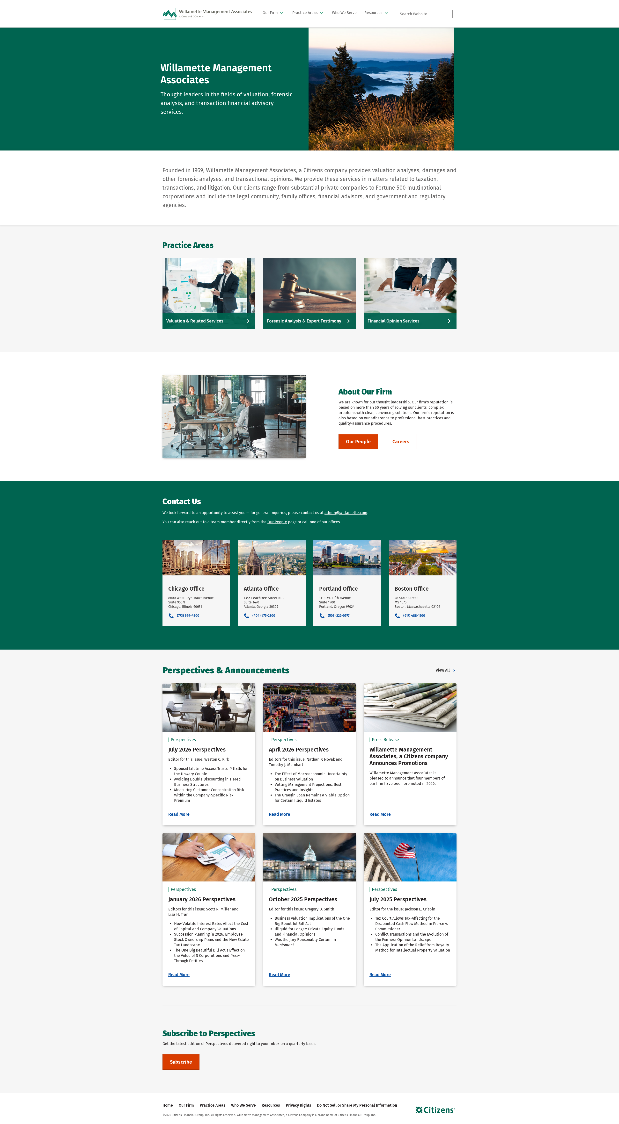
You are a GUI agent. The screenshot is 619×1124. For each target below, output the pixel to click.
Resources (271, 1105)
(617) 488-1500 (414, 616)
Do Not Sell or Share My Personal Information (357, 1105)
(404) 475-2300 (263, 616)
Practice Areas (212, 1105)
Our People (277, 522)
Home (167, 1105)
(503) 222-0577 (338, 616)
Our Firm (186, 1105)
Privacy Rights (298, 1105)
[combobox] (425, 14)
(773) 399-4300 (188, 616)
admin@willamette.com (345, 512)
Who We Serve (243, 1105)
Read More (179, 814)
